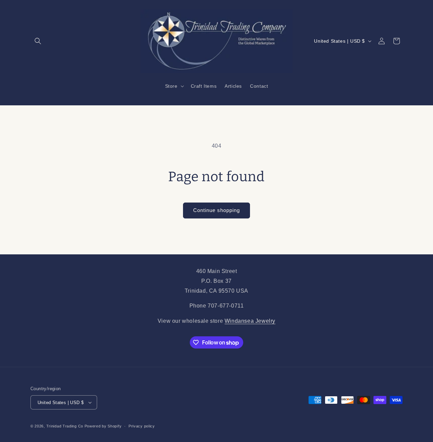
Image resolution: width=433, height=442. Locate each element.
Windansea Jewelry (250, 321)
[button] (37, 41)
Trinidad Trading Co (64, 426)
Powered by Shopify (103, 426)
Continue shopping (216, 210)
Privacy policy (142, 426)
